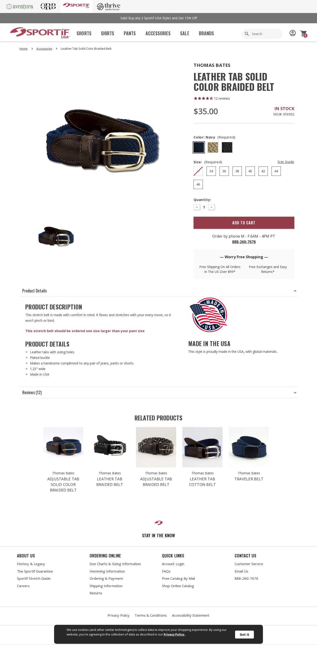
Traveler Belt (248, 478)
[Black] (227, 147)
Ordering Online (105, 556)
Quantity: (202, 199)
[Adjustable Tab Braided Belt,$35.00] (156, 447)
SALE (184, 33)
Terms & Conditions (151, 615)
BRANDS (206, 33)
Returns (96, 593)
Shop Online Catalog (178, 585)
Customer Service (249, 563)
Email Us (242, 571)
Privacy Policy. (174, 634)
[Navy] (198, 147)
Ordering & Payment (106, 578)
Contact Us (245, 556)
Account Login (173, 563)
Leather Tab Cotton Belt (202, 481)
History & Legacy (31, 563)
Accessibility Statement (191, 615)
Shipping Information (106, 585)
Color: (215, 137)
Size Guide (286, 162)
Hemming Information (107, 571)
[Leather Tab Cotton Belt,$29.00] (202, 447)
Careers (23, 585)
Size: (244, 162)
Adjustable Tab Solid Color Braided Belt (63, 484)
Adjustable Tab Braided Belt (156, 481)
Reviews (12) (32, 392)
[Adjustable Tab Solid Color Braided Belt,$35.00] (63, 447)
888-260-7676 (244, 241)
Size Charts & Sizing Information (115, 563)
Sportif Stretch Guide (34, 578)
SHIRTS (107, 33)
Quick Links (173, 556)
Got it (244, 634)
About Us (26, 556)
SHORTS (84, 33)
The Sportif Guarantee (35, 571)
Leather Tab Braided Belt (109, 481)
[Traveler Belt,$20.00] (249, 447)
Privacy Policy (118, 615)
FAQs (166, 571)
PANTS (130, 33)
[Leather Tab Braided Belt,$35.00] (110, 447)
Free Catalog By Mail (178, 578)
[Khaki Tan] (213, 147)
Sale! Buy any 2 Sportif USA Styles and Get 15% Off (158, 18)
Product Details (34, 291)
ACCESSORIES (158, 33)
